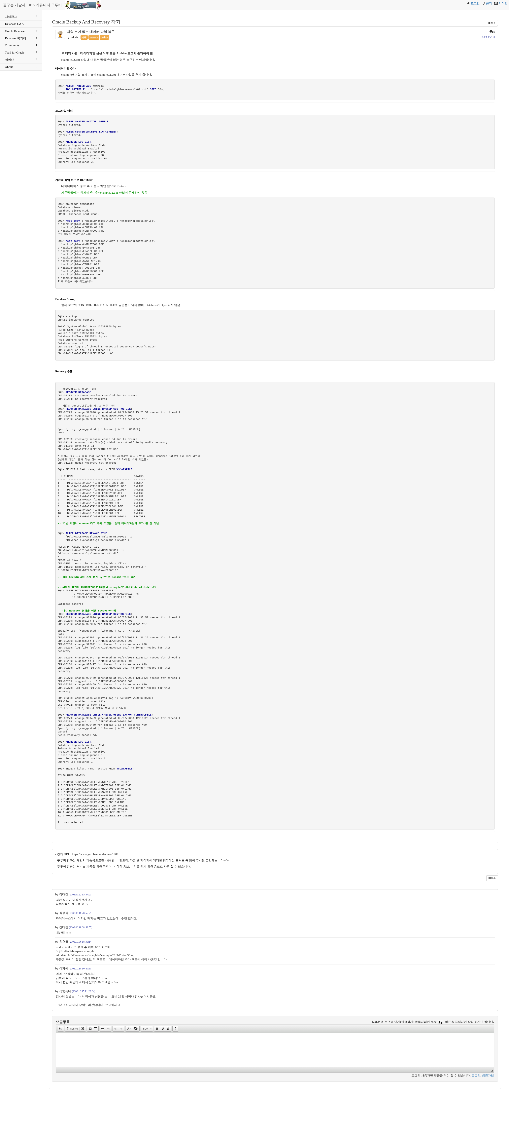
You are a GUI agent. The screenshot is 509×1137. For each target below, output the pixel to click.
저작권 (502, 3)
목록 (493, 22)
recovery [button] (94, 37)
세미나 (9, 59)
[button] (61, 1028)
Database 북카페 (15, 38)
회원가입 (488, 1075)
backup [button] (104, 37)
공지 (489, 3)
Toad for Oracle (14, 52)
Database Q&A (14, 23)
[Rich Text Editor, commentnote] (275, 1050)
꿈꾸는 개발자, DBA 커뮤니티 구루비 (32, 5)
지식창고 (11, 16)
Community (12, 45)
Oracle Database (15, 31)
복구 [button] (84, 37)
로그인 (475, 3)
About (9, 66)
